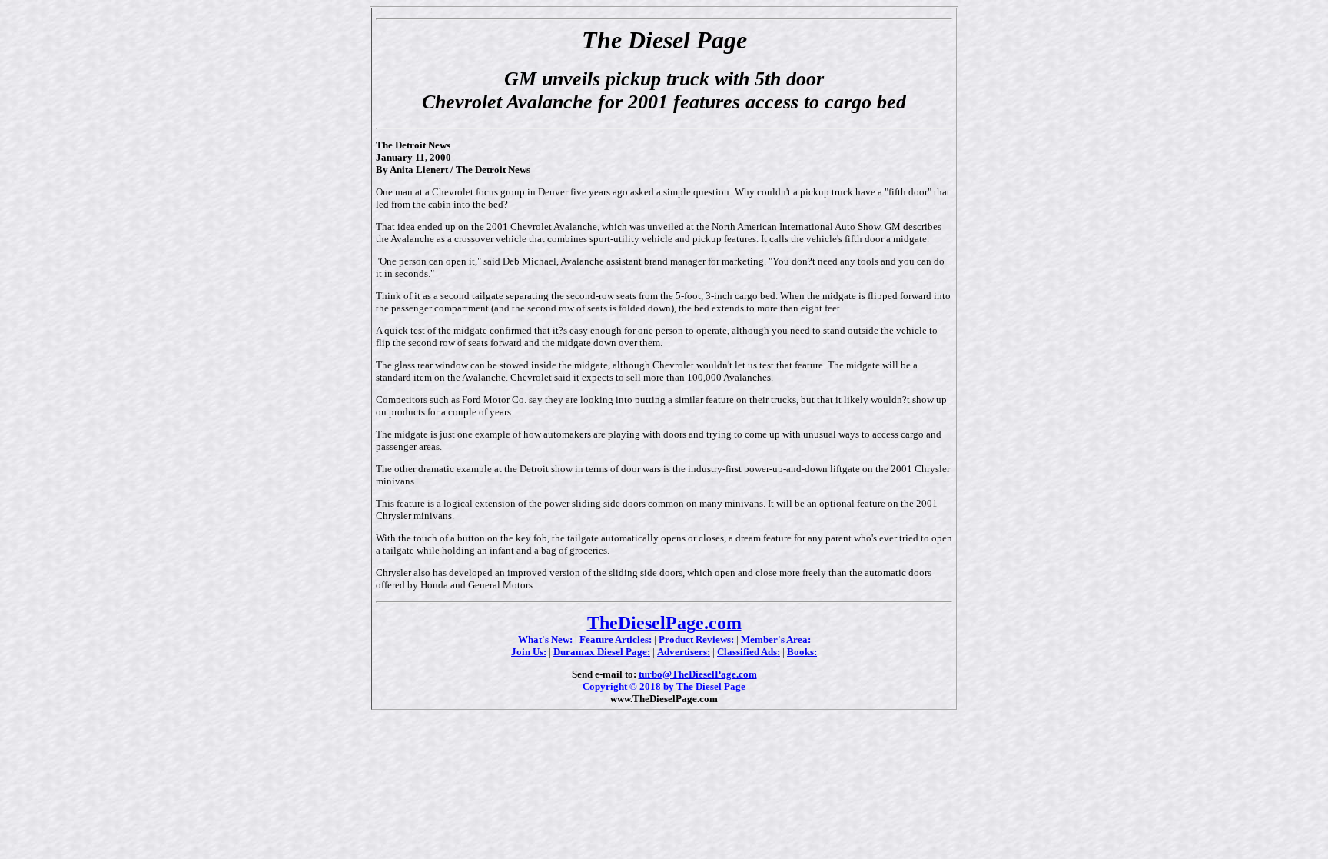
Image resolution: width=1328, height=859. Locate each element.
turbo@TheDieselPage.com (698, 674)
